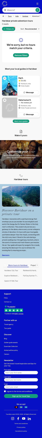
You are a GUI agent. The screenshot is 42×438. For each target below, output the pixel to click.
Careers (6, 354)
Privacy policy (21, 427)
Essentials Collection (11, 346)
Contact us (7, 302)
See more (5, 255)
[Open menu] (37, 3)
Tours (10, 16)
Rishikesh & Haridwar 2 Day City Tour (31, 270)
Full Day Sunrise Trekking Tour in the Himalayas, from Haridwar (31, 276)
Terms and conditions (21, 423)
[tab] (18, 265)
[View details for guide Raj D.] (21, 86)
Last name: (7, 377)
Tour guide (7, 328)
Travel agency (8, 324)
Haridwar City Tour (11, 270)
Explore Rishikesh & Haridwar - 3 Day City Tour (12, 276)
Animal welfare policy (11, 350)
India (17, 16)
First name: (7, 370)
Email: (6, 384)
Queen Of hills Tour (11, 281)
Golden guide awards (11, 342)
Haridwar (25, 16)
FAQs (6, 298)
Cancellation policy (21, 431)
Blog (5, 338)
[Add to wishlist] (4, 78)
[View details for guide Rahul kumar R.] (21, 108)
